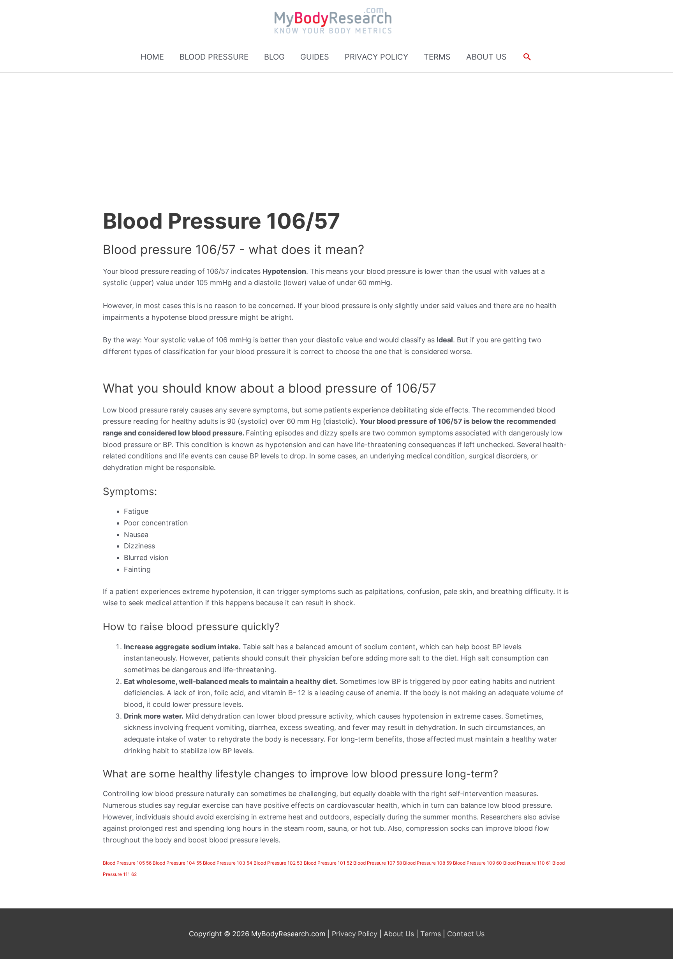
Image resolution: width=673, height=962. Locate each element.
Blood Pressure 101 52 (328, 863)
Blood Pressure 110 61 (527, 863)
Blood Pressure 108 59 (427, 863)
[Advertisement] (336, 131)
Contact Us (464, 934)
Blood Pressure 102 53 (278, 863)
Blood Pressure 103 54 (227, 863)
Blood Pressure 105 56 (127, 863)
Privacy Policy (355, 934)
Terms (430, 934)
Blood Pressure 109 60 (477, 863)
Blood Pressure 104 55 (177, 863)
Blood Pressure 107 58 (377, 863)
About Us (399, 934)
